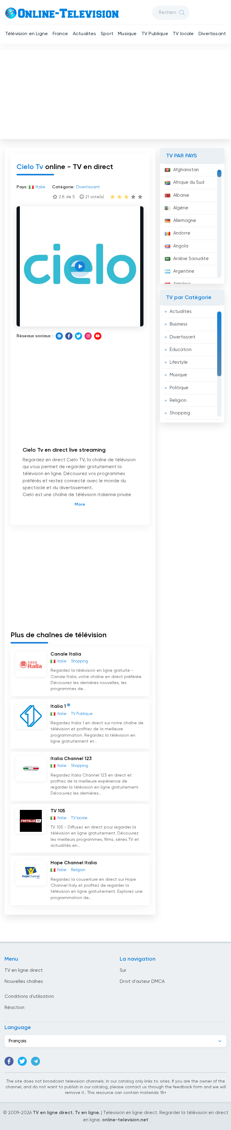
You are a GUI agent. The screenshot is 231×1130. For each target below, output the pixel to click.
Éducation (181, 349)
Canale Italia (66, 654)
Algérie (180, 208)
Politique (179, 388)
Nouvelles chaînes (24, 981)
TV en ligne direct (24, 970)
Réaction (14, 1007)
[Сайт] (59, 336)
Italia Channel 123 (71, 758)
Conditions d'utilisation (29, 996)
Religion (178, 400)
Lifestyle (179, 362)
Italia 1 (58, 706)
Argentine (183, 271)
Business (178, 324)
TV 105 (58, 811)
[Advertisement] (116, 93)
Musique (127, 34)
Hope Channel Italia (74, 863)
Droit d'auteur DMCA (142, 981)
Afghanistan (186, 170)
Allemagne (184, 220)
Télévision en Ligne (26, 34)
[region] (192, 224)
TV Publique (154, 34)
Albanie (181, 195)
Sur (123, 970)
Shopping (180, 413)
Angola (180, 246)
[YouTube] (97, 336)
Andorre (181, 233)
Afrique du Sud (188, 182)
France (60, 34)
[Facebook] (68, 336)
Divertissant (212, 34)
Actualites (84, 34)
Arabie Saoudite (191, 258)
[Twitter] (78, 336)
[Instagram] (88, 336)
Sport (107, 34)
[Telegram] (35, 1061)
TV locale (183, 34)
